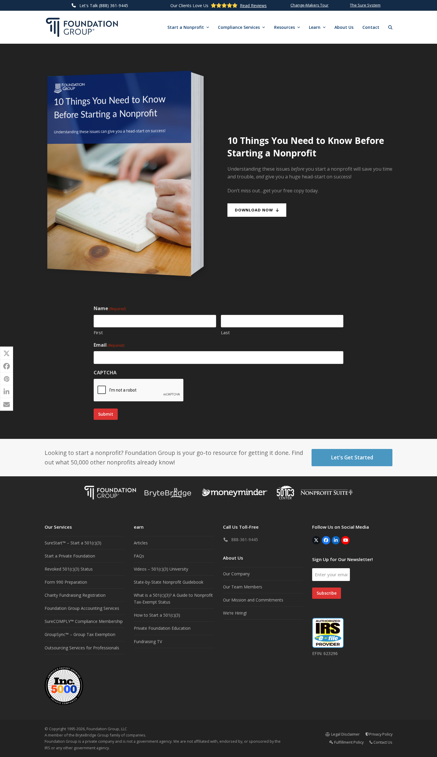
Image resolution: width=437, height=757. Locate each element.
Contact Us (382, 742)
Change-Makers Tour (309, 5)
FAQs (139, 556)
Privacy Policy (380, 734)
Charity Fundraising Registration (75, 595)
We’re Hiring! (235, 613)
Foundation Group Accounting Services (82, 608)
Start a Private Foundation (70, 556)
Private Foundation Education (162, 628)
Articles (141, 543)
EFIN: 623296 (325, 653)
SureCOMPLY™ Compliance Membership (84, 621)
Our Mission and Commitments (253, 600)
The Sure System (365, 5)
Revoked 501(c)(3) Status (69, 569)
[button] (390, 27)
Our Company (236, 574)
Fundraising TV (148, 641)
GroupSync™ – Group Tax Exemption (80, 634)
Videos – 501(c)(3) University (161, 569)
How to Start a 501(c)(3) (157, 615)
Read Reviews (253, 5)
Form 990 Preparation (66, 582)
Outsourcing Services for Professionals (82, 648)
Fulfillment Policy (348, 742)
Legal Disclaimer (345, 734)
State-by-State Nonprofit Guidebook (168, 582)
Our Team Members (242, 587)
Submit (105, 414)
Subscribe (327, 593)
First (98, 332)
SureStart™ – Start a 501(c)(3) (73, 543)
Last (225, 332)
